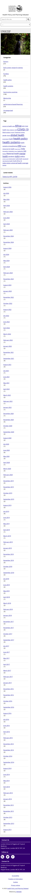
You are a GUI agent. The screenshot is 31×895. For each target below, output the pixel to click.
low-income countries (10, 92)
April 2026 (6, 206)
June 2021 (6, 377)
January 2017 (7, 683)
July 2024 (6, 254)
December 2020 (8, 414)
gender (4, 135)
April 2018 (6, 597)
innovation (5, 151)
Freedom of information (15, 879)
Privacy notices (15, 885)
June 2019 (6, 518)
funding (23, 132)
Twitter (7, 857)
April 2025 (6, 224)
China (8, 130)
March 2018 (7, 603)
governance (5, 139)
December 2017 (8, 622)
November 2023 (8, 279)
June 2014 (6, 775)
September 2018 (8, 573)
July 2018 (6, 579)
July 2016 (6, 719)
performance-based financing (13, 104)
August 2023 (7, 285)
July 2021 (6, 371)
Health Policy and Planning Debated (15, 15)
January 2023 (7, 291)
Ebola (4, 132)
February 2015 (8, 738)
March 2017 (7, 671)
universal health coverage (19, 163)
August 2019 (7, 505)
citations (12, 130)
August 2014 (7, 768)
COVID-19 (23, 129)
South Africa (16, 161)
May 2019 (6, 524)
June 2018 (6, 585)
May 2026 (6, 199)
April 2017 (6, 664)
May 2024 (6, 261)
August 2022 (7, 310)
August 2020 (7, 438)
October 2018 (7, 567)
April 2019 (6, 530)
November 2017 (8, 628)
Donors (5, 61)
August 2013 (7, 830)
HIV (19, 145)
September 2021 (8, 358)
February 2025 (8, 230)
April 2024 (6, 267)
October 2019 (7, 493)
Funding (6, 74)
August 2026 (7, 187)
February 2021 (8, 401)
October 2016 (7, 701)
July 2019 (6, 511)
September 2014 (8, 762)
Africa (18, 125)
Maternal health (12, 153)
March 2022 (7, 334)
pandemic (11, 156)
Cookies (15, 882)
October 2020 (7, 426)
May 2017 (6, 658)
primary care (5, 159)
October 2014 (7, 756)
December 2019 (8, 481)
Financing (17, 132)
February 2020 (8, 475)
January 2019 (7, 548)
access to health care (8, 126)
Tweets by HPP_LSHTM (9, 177)
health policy (7, 80)
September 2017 (8, 640)
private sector (11, 159)
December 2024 (8, 236)
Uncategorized (8, 110)
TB (21, 161)
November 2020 (8, 420)
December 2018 (8, 554)
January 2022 (7, 346)
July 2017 (6, 646)
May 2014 (6, 781)
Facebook (13, 857)
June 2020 (6, 450)
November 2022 (8, 297)
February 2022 (8, 340)
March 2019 (7, 536)
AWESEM (18, 892)
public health (19, 159)
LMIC (24, 151)
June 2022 (6, 322)
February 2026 (8, 212)
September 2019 (8, 499)
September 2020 (8, 432)
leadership (20, 151)
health (11, 139)
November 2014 (8, 750)
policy (17, 156)
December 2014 (8, 744)
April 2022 (6, 328)
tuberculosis (6, 163)
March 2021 (7, 395)
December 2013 (8, 805)
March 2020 (7, 469)
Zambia (4, 165)
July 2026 (6, 193)
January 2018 (7, 615)
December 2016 (8, 689)
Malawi (4, 154)
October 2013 (7, 817)
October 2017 (7, 634)
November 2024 (8, 242)
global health (17, 135)
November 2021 (8, 352)
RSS (2, 857)
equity (12, 132)
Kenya (15, 151)
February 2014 (8, 793)
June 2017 (6, 652)
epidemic (8, 132)
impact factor (18, 149)
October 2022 (7, 303)
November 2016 (8, 695)
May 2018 (6, 591)
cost (16, 130)
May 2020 (6, 456)
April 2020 (6, 462)
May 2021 (6, 383)
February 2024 (8, 273)
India (23, 149)
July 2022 (6, 316)
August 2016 (7, 713)
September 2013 (8, 823)
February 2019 (8, 542)
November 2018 (8, 560)
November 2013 (8, 811)
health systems (8, 86)
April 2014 (6, 787)
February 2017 (8, 677)
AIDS (23, 126)
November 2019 (8, 487)
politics (22, 156)
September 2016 (8, 707)
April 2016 (6, 732)
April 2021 (6, 389)
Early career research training (13, 68)
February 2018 (8, 609)
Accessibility (15, 876)
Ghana (8, 135)
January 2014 (7, 799)
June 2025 (6, 218)
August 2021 (7, 365)
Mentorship (7, 98)
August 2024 (7, 248)
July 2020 (6, 444)
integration (11, 151)
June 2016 (6, 726)
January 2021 (7, 407)
